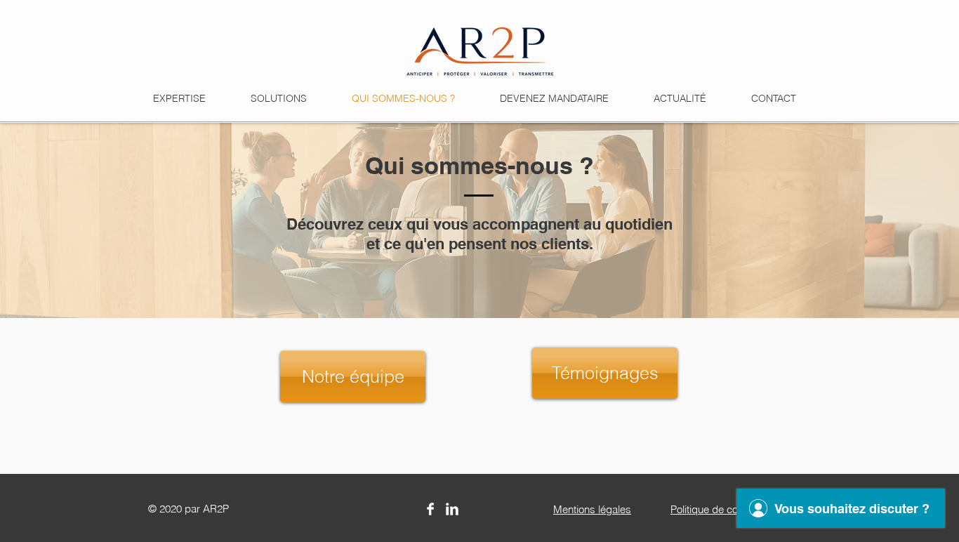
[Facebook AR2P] (430, 509)
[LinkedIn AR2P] (452, 509)
